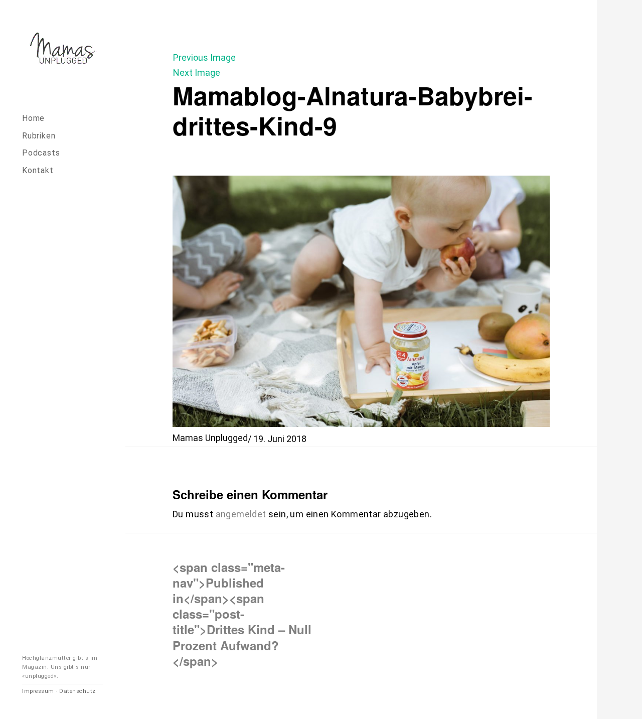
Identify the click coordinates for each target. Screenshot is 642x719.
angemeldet (241, 514)
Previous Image (204, 57)
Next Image (196, 72)
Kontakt (38, 170)
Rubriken (38, 135)
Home (33, 118)
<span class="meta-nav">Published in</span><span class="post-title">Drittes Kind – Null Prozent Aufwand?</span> (242, 613)
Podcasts (41, 153)
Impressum (38, 691)
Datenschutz (77, 691)
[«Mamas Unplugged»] (62, 50)
